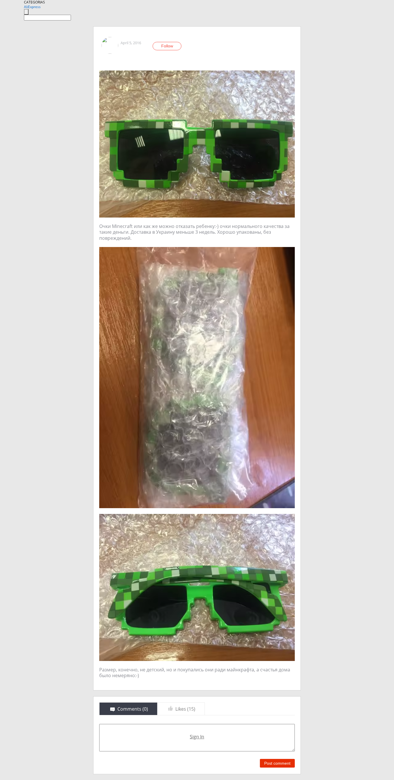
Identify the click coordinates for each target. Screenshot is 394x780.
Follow (167, 46)
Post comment (277, 763)
